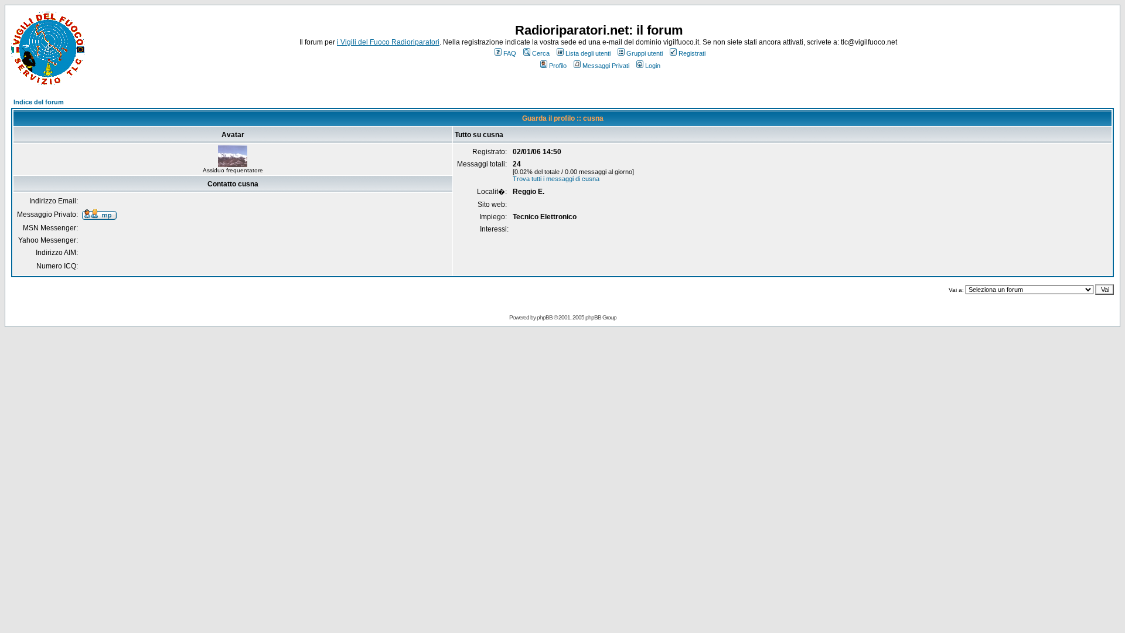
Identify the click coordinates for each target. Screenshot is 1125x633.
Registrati (692, 53)
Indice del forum (38, 102)
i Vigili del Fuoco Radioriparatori (388, 42)
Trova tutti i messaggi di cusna (556, 178)
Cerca (541, 53)
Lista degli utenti (588, 53)
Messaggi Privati (605, 65)
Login (652, 65)
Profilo (558, 65)
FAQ (509, 53)
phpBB (545, 317)
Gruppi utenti (644, 53)
